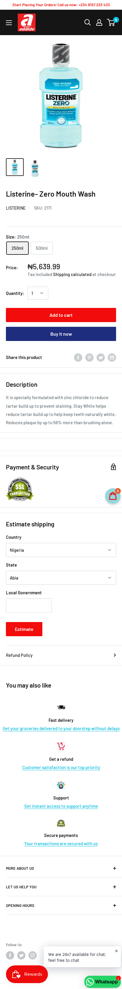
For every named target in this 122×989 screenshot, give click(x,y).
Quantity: (15, 293)
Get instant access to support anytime (61, 806)
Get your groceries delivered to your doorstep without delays (61, 728)
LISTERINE (15, 207)
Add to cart (61, 315)
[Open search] (87, 22)
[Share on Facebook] (78, 357)
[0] (111, 22)
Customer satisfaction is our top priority (61, 767)
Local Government (24, 592)
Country (13, 537)
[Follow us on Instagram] (32, 955)
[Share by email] (112, 357)
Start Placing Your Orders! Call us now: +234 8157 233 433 (61, 4)
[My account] (99, 22)
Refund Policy (19, 655)
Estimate (24, 629)
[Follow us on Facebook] (10, 955)
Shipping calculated (72, 274)
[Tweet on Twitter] (101, 357)
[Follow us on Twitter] (21, 955)
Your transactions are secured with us (61, 843)
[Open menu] (9, 22)
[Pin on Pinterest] (89, 357)
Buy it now (61, 334)
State (11, 564)
